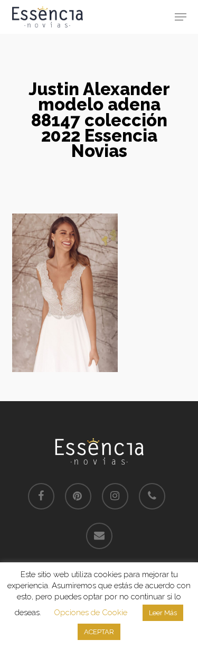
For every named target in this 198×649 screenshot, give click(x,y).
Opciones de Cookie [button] (90, 612)
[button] (180, 17)
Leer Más (163, 613)
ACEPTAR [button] (99, 632)
